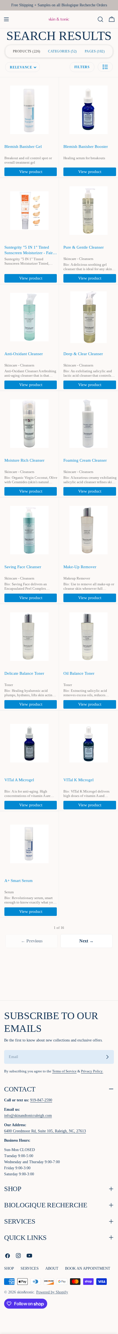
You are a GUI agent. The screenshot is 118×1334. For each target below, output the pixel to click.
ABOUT (51, 1268)
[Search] (100, 19)
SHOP (9, 1268)
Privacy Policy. (92, 1071)
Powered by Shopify (52, 1292)
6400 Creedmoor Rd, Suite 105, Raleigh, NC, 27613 (45, 1131)
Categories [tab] (61, 51)
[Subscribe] (107, 1057)
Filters (82, 67)
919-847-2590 (41, 1100)
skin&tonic (25, 1292)
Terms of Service (64, 1071)
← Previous (32, 941)
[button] (105, 67)
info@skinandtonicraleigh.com (28, 1116)
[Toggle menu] (6, 19)
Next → (86, 941)
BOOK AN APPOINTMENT (87, 1268)
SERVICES (30, 1268)
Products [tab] (26, 51)
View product (30, 171)
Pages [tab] (94, 51)
